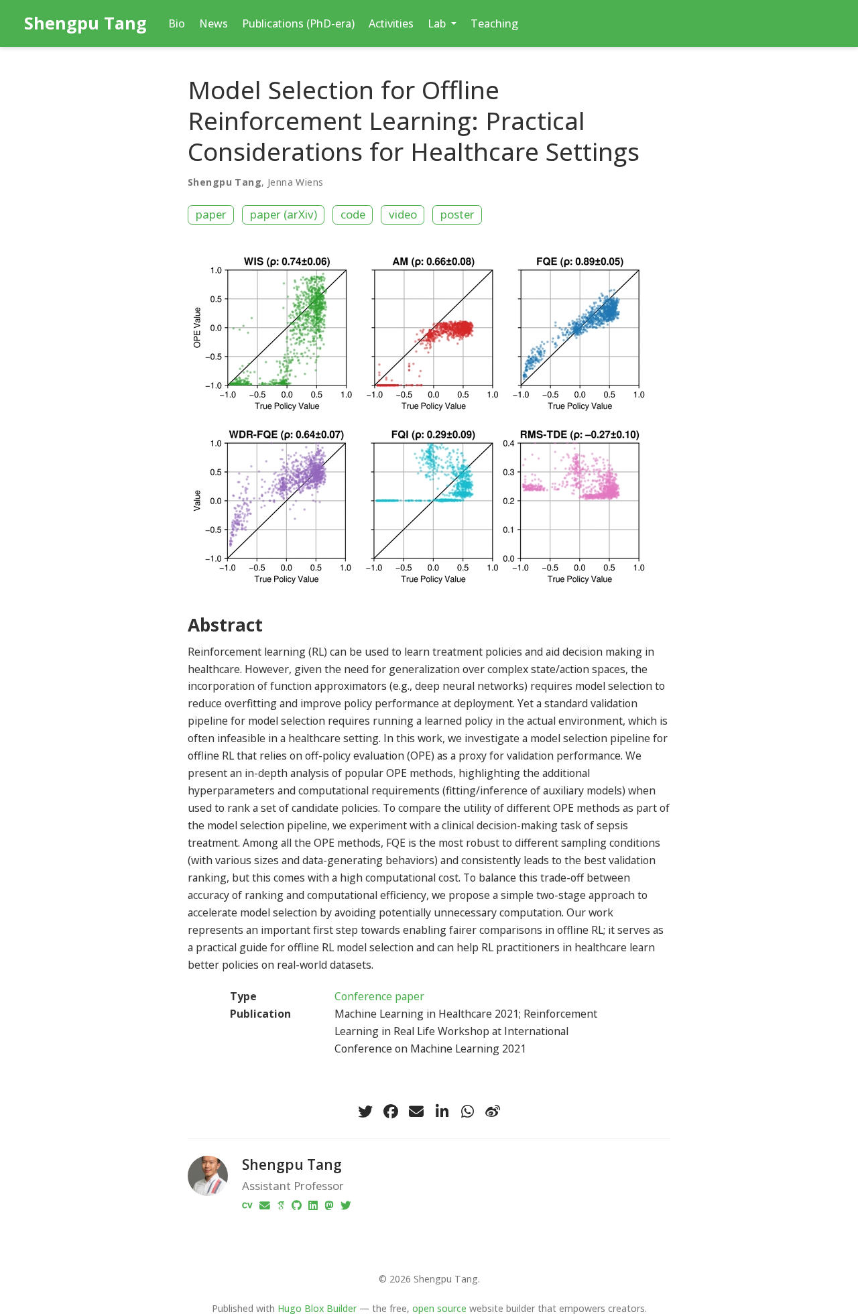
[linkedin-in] (442, 1111)
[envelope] (416, 1111)
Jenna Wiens (295, 182)
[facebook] (391, 1111)
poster (457, 214)
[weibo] (493, 1111)
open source (439, 1308)
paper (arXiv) (283, 214)
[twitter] (365, 1111)
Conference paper (379, 996)
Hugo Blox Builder (317, 1308)
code (353, 214)
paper (211, 214)
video (403, 214)
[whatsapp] (467, 1111)
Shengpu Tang (85, 22)
